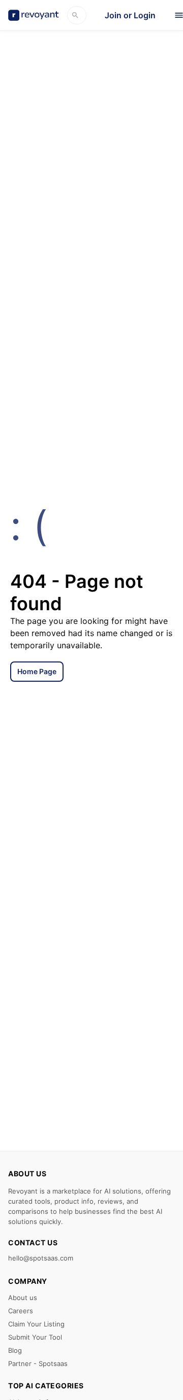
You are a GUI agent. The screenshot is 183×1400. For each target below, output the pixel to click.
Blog (15, 1350)
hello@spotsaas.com (40, 1258)
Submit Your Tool (35, 1337)
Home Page (36, 671)
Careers (20, 1311)
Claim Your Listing (36, 1324)
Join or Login (130, 15)
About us (22, 1297)
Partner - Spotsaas (38, 1363)
